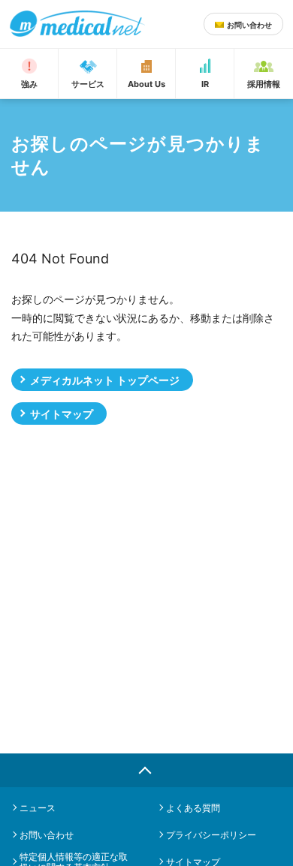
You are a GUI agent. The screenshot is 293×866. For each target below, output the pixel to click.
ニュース (38, 807)
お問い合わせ (47, 834)
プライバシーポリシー (211, 834)
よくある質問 (193, 807)
